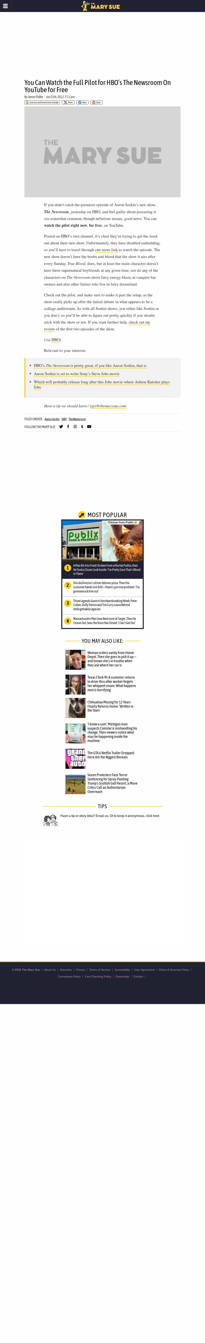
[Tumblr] (82, 428)
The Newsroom (77, 419)
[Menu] (5, 6)
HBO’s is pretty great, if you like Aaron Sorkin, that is (90, 365)
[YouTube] (89, 428)
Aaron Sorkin (52, 419)
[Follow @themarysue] (61, 428)
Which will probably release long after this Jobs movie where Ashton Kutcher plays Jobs (102, 384)
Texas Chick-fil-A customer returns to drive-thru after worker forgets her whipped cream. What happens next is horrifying (111, 683)
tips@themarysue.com (108, 405)
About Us (50, 969)
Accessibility (122, 969)
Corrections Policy (69, 976)
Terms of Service (100, 969)
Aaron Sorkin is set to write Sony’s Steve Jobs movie (77, 373)
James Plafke (35, 97)
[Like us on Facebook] (68, 428)
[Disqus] (102, 890)
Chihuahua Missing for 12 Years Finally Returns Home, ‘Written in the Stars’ (110, 706)
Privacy (80, 969)
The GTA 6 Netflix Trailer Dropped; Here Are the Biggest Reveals (110, 755)
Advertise (66, 969)
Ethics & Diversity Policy (174, 969)
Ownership (122, 976)
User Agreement (144, 969)
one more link (106, 249)
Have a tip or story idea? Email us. (84, 816)
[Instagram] (75, 428)
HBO (55, 339)
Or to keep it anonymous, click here (134, 816)
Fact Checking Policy (98, 976)
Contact (138, 976)
